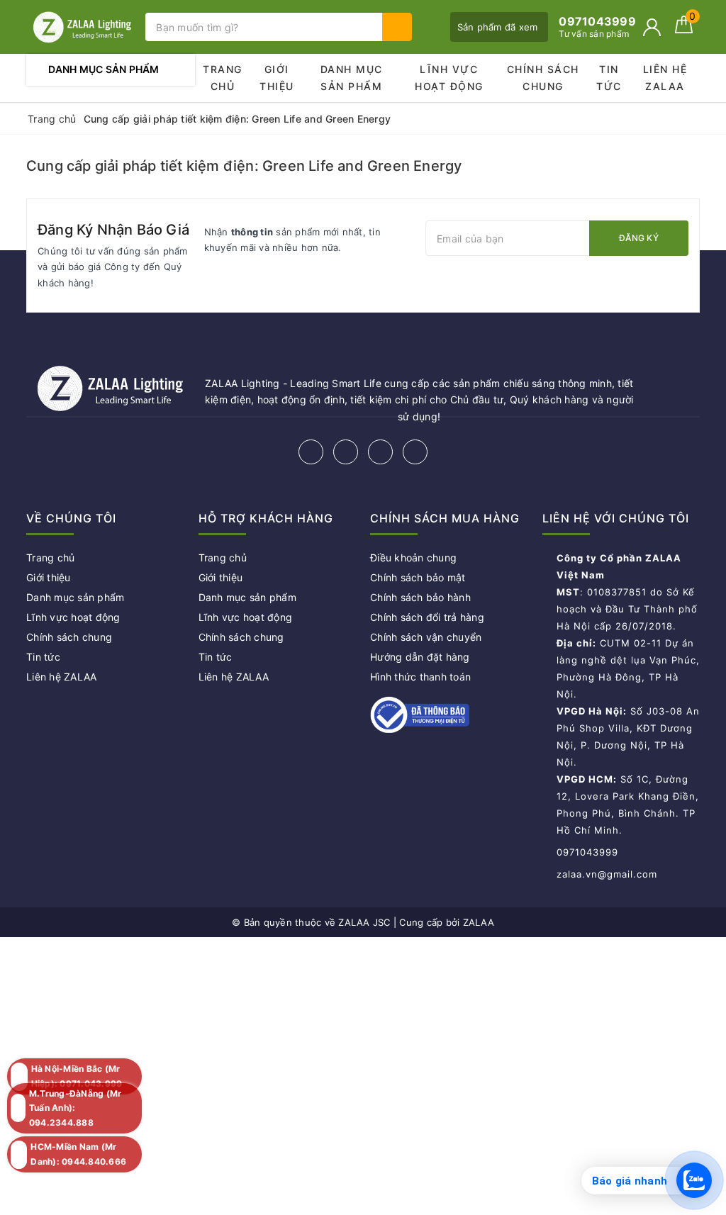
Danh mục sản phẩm (351, 77)
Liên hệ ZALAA (665, 77)
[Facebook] (310, 451)
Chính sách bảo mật (418, 577)
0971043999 (587, 852)
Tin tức (609, 77)
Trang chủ (222, 77)
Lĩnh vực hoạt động (449, 77)
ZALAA (478, 922)
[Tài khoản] (652, 27)
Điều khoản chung (413, 557)
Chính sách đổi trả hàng (427, 617)
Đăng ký (639, 238)
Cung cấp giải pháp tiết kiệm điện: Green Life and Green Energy (244, 165)
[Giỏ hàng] (684, 29)
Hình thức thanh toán (420, 677)
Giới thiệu (276, 77)
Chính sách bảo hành (420, 597)
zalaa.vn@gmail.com (607, 874)
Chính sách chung (543, 77)
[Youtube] (415, 451)
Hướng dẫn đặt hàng (420, 657)
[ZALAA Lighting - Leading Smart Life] (82, 27)
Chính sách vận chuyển (425, 637)
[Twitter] (345, 451)
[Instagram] (380, 451)
